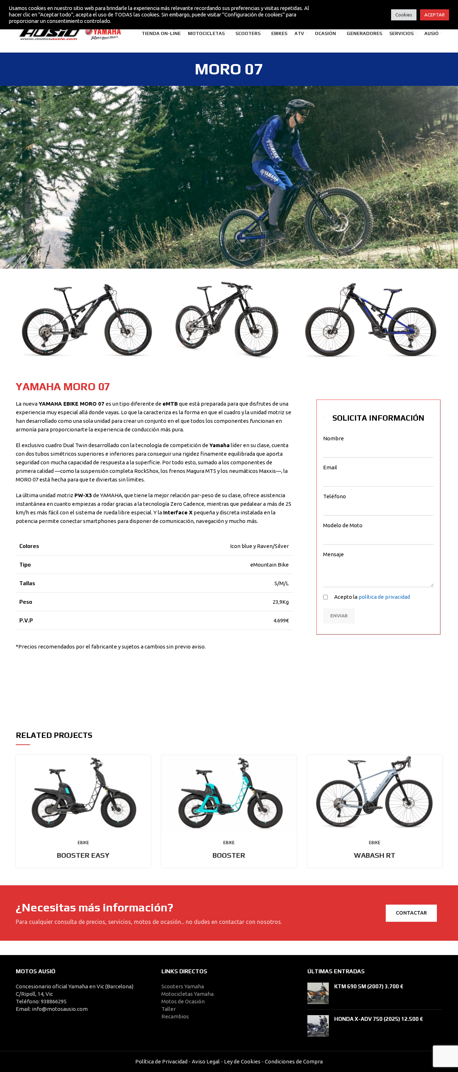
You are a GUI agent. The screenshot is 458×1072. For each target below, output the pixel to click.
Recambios (175, 1016)
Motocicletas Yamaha (187, 994)
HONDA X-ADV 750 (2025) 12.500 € (378, 1019)
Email (330, 467)
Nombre (333, 438)
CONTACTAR (411, 913)
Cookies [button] (403, 14)
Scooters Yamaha (182, 986)
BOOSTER (229, 855)
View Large (145, 760)
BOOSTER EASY (83, 855)
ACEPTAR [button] (434, 14)
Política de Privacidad (161, 1061)
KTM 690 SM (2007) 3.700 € (368, 986)
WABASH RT (374, 855)
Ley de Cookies (242, 1061)
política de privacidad (384, 597)
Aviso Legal (206, 1061)
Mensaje (333, 554)
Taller (168, 1009)
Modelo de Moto (342, 525)
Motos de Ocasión (183, 1001)
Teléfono (334, 496)
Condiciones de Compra (293, 1061)
